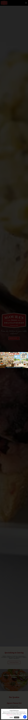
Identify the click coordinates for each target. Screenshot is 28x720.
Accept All (16, 717)
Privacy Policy (10, 714)
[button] (26, 354)
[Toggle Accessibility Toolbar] (25, 717)
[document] (14, 360)
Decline (11, 717)
